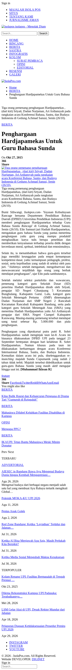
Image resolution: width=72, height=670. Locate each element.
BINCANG (16, 43)
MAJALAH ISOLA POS (25, 9)
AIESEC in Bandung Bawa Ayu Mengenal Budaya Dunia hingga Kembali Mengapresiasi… (33, 473)
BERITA (14, 47)
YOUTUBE (16, 649)
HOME (13, 40)
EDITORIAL (25, 67)
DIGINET (38, 659)
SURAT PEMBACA (30, 60)
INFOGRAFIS (18, 53)
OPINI (21, 64)
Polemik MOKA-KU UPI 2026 (21, 498)
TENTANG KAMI (21, 16)
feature (6, 375)
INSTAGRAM (18, 642)
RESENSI (15, 71)
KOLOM (15, 57)
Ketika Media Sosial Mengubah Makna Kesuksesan (33, 557)
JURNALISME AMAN (24, 20)
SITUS (13, 13)
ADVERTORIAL (13, 465)
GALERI (15, 74)
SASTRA (15, 50)
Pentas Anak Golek (13, 511)
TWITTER (16, 645)
